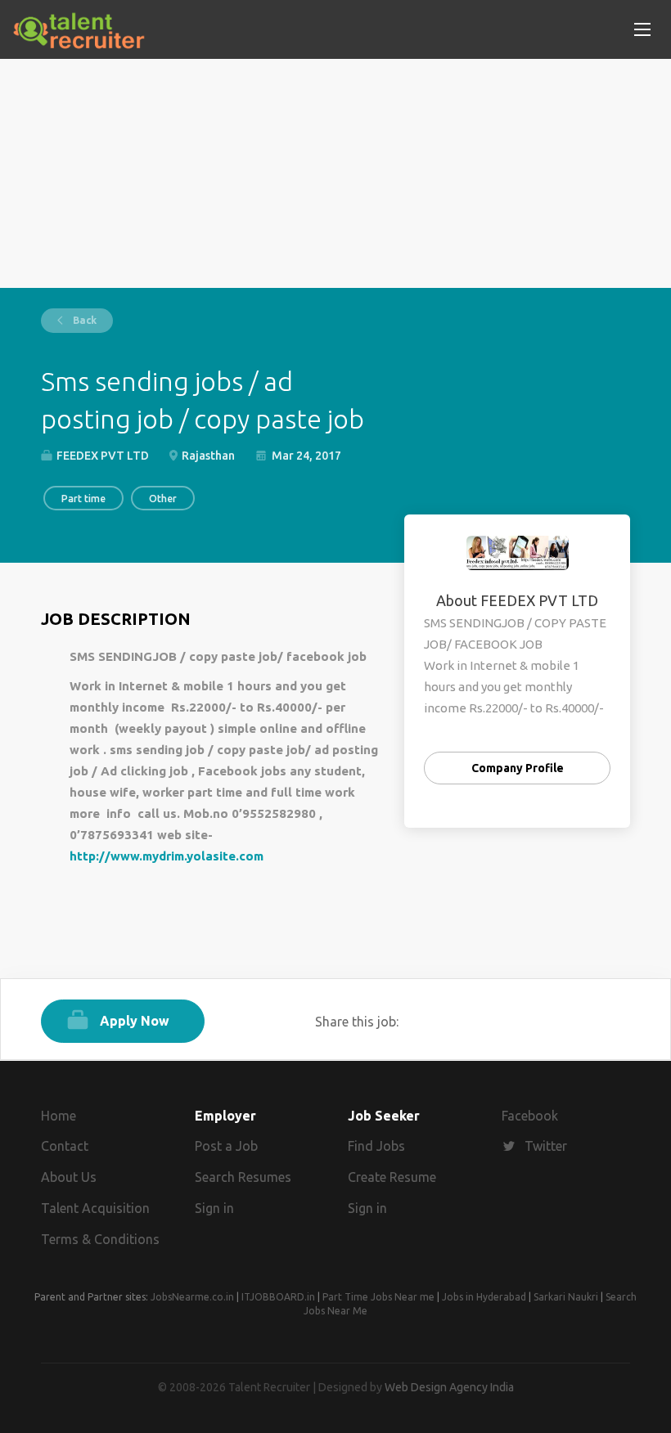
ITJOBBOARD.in (278, 1296)
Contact (64, 1146)
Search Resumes (243, 1177)
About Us (69, 1177)
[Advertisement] (335, 173)
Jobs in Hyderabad (484, 1296)
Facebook (530, 1115)
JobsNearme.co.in (192, 1296)
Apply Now (134, 1020)
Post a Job (226, 1146)
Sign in (214, 1208)
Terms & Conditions (100, 1239)
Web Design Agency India (449, 1387)
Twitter (546, 1146)
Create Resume (392, 1177)
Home (58, 1115)
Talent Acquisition (95, 1208)
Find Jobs (376, 1146)
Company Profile (517, 768)
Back (83, 320)
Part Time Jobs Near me (378, 1296)
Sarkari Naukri (566, 1296)
